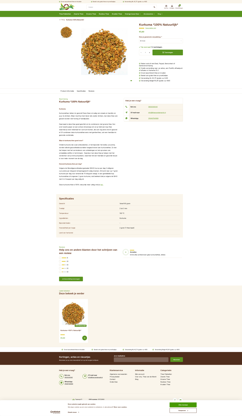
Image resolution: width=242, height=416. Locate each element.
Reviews (91, 91)
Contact (112, 379)
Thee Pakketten (65, 14)
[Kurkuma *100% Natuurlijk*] (73, 313)
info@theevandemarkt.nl (157, 113)
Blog (159, 14)
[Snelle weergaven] (84, 338)
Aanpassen (182, 410)
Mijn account (139, 374)
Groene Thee (91, 14)
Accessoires (148, 14)
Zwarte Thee (78, 14)
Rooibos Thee (104, 14)
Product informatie (67, 91)
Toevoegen (168, 52)
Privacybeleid (114, 377)
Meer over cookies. (120, 407)
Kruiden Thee (117, 14)
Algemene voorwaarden (118, 374)
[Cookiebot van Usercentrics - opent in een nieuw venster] (55, 412)
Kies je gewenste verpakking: (150, 37)
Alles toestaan (183, 405)
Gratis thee (114, 382)
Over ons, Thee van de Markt (145, 377)
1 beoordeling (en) (150, 28)
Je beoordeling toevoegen (71, 279)
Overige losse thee (132, 14)
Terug (63, 19)
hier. (101, 185)
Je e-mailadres (119, 356)
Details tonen (72, 412)
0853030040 (153, 107)
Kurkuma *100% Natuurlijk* (75, 19)
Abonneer (176, 359)
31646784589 (153, 118)
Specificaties (81, 91)
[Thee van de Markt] (70, 7)
